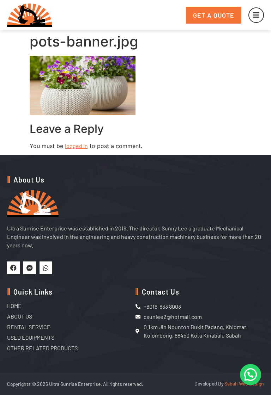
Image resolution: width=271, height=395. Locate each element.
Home (14, 305)
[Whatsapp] (46, 267)
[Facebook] (13, 267)
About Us (19, 316)
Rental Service (28, 326)
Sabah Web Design (244, 384)
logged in (76, 145)
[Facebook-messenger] (29, 267)
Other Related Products (42, 348)
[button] (250, 374)
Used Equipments (30, 337)
